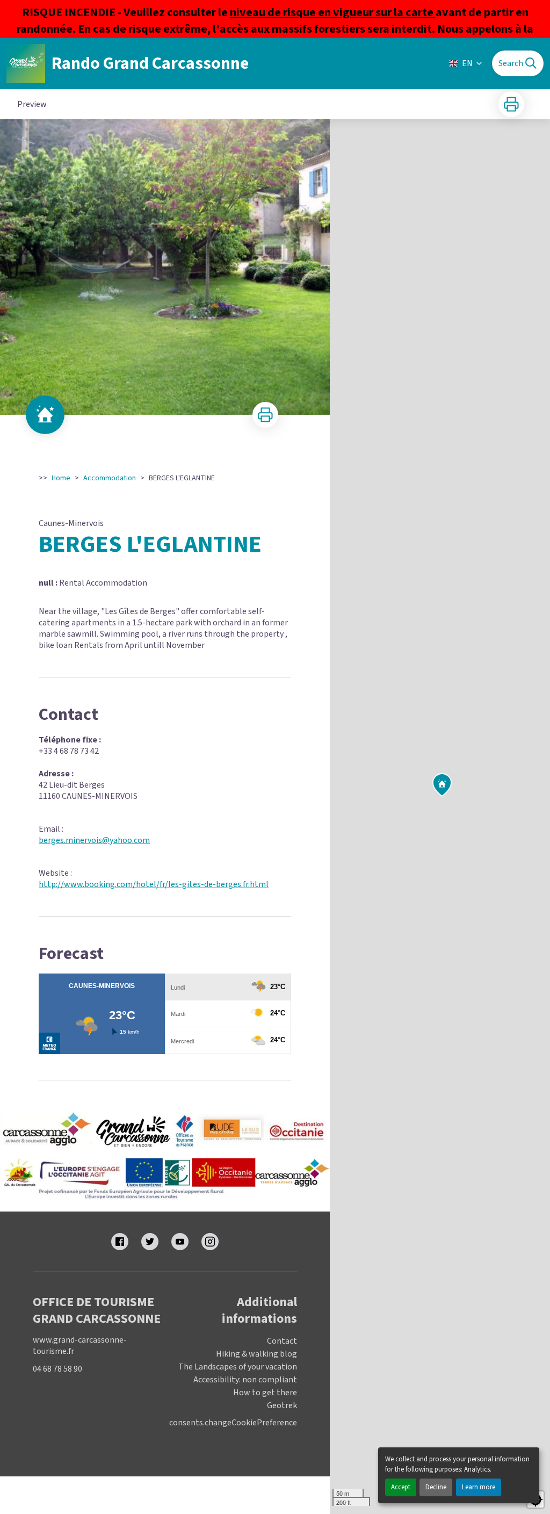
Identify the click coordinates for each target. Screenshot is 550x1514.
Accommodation (109, 478)
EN (467, 63)
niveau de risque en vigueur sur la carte (333, 12)
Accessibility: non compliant (245, 1380)
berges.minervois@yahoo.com (94, 840)
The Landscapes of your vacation (237, 1367)
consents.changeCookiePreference (233, 1423)
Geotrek (282, 1405)
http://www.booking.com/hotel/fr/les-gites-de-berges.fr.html (154, 884)
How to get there (265, 1392)
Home (61, 478)
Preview (32, 104)
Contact (282, 1341)
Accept (400, 1487)
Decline (435, 1487)
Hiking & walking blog (256, 1354)
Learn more (478, 1487)
